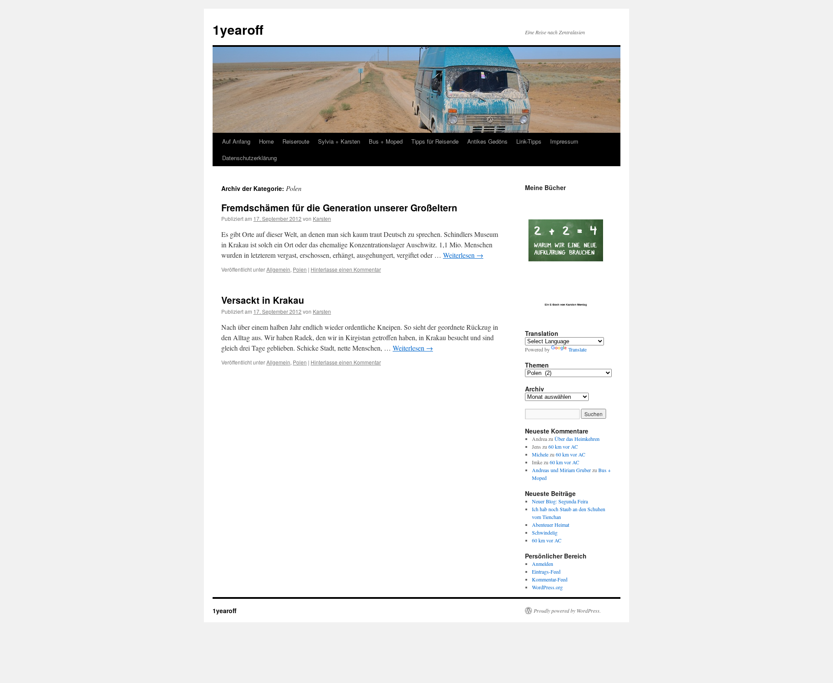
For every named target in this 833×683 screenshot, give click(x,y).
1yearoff (238, 29)
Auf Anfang (236, 141)
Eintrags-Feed (546, 571)
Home (266, 141)
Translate (577, 349)
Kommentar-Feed (549, 579)
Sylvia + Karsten (339, 141)
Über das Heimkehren (577, 438)
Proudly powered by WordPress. (567, 610)
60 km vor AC (563, 446)
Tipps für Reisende (435, 141)
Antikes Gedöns (487, 141)
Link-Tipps (528, 141)
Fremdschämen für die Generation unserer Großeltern (339, 207)
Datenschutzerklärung (249, 158)
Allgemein (278, 269)
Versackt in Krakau (262, 299)
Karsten (322, 218)
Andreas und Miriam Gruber (561, 469)
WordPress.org (547, 587)
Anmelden (542, 563)
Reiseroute (295, 141)
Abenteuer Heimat (550, 524)
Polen (300, 269)
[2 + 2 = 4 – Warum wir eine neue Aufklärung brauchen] (565, 256)
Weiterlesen (463, 254)
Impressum (564, 141)
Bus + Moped (386, 141)
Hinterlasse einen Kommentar (346, 269)
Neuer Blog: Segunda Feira (560, 501)
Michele (540, 454)
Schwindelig (545, 532)
